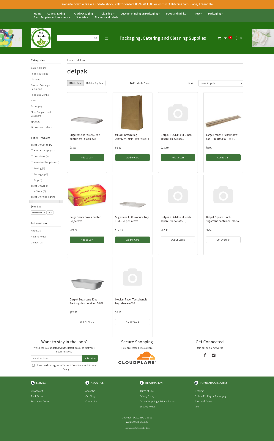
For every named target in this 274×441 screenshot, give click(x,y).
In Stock (40, 191)
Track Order (37, 396)
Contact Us (36, 242)
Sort (190, 83)
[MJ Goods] (41, 38)
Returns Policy (38, 236)
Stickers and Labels (106, 17)
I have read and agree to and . (66, 367)
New (197, 13)
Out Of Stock (178, 239)
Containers (41, 156)
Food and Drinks (176, 13)
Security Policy (147, 406)
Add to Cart (87, 157)
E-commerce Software (134, 428)
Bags (38, 180)
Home (37, 13)
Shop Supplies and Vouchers (51, 17)
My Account (37, 391)
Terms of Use (147, 391)
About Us (36, 230)
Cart (232, 38)
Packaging (214, 13)
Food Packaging (83, 13)
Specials (81, 17)
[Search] (95, 38)
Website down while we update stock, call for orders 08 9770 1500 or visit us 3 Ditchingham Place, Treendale (137, 4)
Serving (39, 168)
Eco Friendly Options (46, 162)
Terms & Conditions (72, 365)
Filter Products (40, 138)
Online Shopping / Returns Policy (157, 401)
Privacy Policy (147, 396)
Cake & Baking (56, 13)
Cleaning (107, 13)
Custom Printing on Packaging (139, 13)
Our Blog (90, 396)
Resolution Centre (40, 401)
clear (50, 212)
